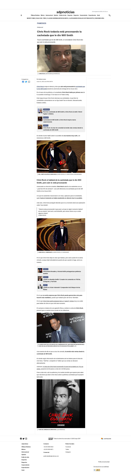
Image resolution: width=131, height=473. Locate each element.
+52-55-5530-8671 (48, 449)
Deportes (69, 15)
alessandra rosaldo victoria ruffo (81, 18)
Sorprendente (83, 15)
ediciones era (99, 18)
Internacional (49, 15)
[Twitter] (26, 81)
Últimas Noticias (35, 15)
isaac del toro (41, 18)
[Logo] (65, 12)
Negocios (76, 15)
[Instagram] (26, 439)
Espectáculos (92, 15)
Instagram (68, 452)
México (43, 15)
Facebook (68, 446)
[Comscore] (106, 438)
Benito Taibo (31, 18)
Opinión (56, 15)
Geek (98, 15)
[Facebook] (23, 81)
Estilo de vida (62, 15)
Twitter (67, 449)
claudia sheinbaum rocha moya (57, 18)
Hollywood (40, 27)
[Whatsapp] (29, 81)
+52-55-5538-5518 (48, 446)
